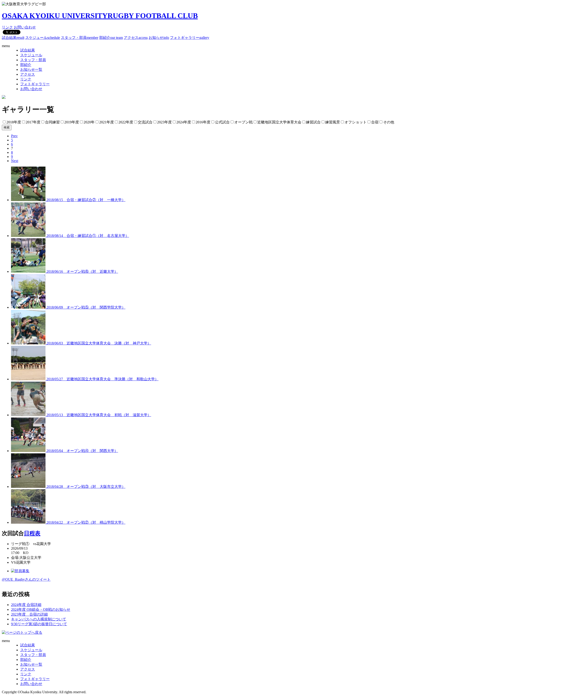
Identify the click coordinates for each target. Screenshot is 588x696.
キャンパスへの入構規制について (38, 619)
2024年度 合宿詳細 (26, 605)
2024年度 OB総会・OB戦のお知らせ (40, 609)
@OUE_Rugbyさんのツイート (26, 579)
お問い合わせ (25, 27)
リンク (7, 27)
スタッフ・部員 (79, 38)
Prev (14, 136)
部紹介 (111, 38)
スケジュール (42, 38)
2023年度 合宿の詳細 (29, 614)
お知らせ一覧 (31, 69)
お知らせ (159, 38)
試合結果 (13, 38)
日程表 (32, 533)
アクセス (136, 38)
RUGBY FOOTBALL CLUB (100, 15)
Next (14, 161)
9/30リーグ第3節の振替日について (39, 624)
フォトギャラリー (189, 38)
